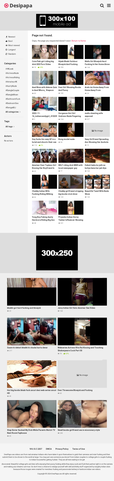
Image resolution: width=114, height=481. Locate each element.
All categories (12, 112)
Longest (12, 50)
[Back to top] (104, 472)
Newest (11, 37)
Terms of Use (78, 449)
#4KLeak (9, 69)
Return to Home (79, 41)
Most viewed (14, 45)
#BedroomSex (12, 103)
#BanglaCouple (12, 90)
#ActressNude (12, 73)
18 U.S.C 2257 (35, 449)
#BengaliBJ (11, 107)
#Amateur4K (11, 82)
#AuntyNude (11, 86)
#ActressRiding (13, 77)
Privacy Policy (61, 449)
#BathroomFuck (13, 99)
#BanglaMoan (12, 95)
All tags (9, 126)
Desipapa (20, 5)
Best (10, 41)
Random (12, 54)
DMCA (49, 449)
